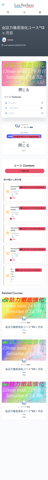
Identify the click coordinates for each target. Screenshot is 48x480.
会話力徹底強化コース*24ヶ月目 (24, 327)
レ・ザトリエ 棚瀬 (27, 127)
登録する (40, 12)
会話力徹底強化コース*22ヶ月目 (24, 411)
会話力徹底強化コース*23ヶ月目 (24, 369)
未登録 (10, 136)
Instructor (24, 124)
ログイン (24, 12)
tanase (10, 40)
